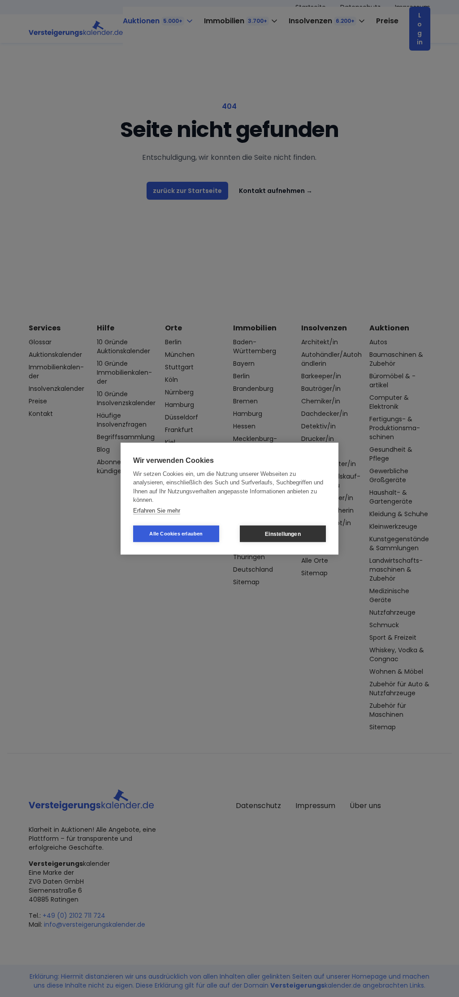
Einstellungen (283, 534)
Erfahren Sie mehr (156, 510)
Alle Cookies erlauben (176, 533)
